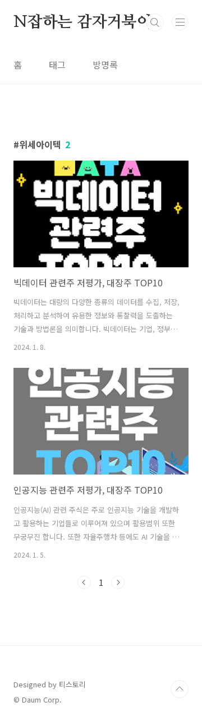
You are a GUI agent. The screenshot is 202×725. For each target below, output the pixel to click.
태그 (57, 64)
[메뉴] (180, 21)
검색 (154, 22)
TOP (180, 689)
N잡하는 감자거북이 (82, 22)
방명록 (105, 64)
